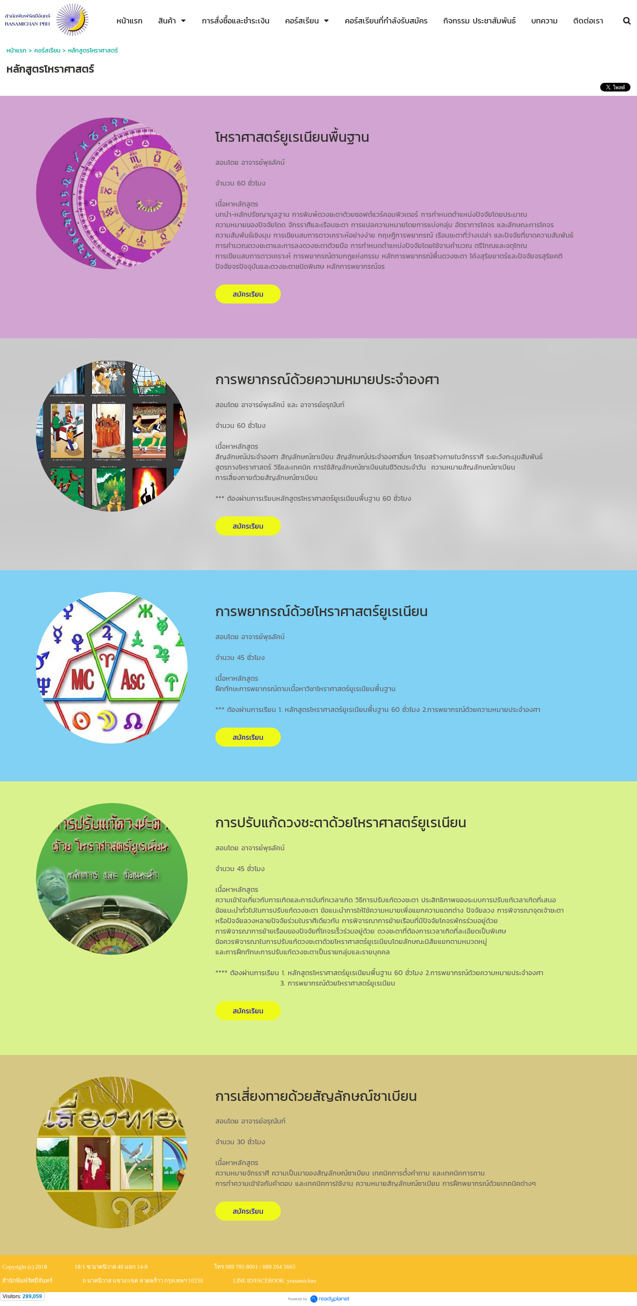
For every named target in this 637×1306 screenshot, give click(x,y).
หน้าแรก (16, 50)
